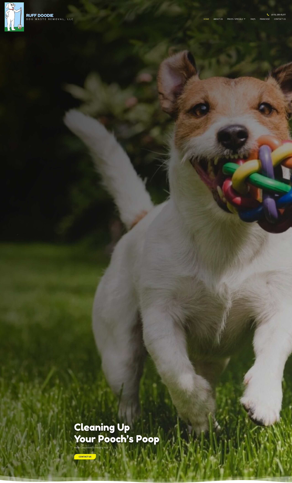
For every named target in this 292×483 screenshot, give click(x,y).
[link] (206, 19)
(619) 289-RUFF (278, 14)
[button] (85, 456)
